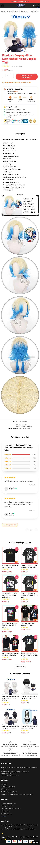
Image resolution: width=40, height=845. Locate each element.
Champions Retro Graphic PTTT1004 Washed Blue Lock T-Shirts (9, 595)
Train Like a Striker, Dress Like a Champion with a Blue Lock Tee (29, 655)
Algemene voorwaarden (8, 786)
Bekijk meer (20, 666)
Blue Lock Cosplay (13, 11)
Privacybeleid (5, 789)
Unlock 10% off (3, 837)
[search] (34, 5)
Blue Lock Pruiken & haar (23, 428)
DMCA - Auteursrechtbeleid (9, 792)
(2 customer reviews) (16, 66)
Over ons (3, 784)
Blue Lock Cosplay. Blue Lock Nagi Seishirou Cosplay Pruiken (10, 698)
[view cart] (37, 5)
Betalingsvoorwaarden (7, 806)
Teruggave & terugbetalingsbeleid (10, 808)
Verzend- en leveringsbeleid (9, 803)
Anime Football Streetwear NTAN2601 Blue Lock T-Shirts (9, 625)
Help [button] (37, 842)
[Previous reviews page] (27, 529)
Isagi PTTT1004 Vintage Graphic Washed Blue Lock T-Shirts (29, 595)
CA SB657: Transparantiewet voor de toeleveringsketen (17, 794)
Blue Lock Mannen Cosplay (30, 11)
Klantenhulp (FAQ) (6, 813)
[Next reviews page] (36, 529)
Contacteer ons (5, 811)
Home (3, 11)
